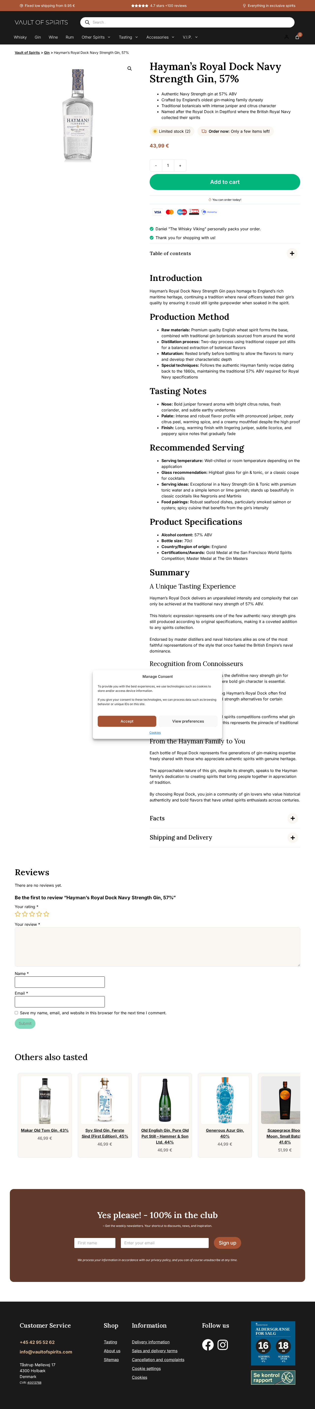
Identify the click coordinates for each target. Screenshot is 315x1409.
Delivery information (151, 1341)
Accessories (157, 37)
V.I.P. (187, 37)
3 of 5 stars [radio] (32, 914)
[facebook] (208, 1345)
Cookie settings (146, 1368)
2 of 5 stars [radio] (25, 914)
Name (22, 973)
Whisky (20, 37)
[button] (129, 68)
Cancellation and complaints (158, 1359)
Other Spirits (93, 37)
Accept (127, 721)
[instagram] (223, 1345)
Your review (27, 924)
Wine (53, 37)
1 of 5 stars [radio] (18, 914)
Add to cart (225, 182)
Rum (70, 37)
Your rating (26, 906)
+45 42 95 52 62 (37, 1342)
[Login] (286, 37)
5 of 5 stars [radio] (46, 914)
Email (21, 993)
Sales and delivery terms (154, 1350)
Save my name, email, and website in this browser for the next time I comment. (93, 1012)
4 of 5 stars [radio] (39, 914)
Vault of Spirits (27, 52)
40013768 (34, 1382)
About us (112, 1350)
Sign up (227, 1243)
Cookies (155, 732)
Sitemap (111, 1359)
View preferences (188, 721)
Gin (38, 37)
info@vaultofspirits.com (46, 1351)
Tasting (125, 37)
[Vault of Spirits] (41, 22)
